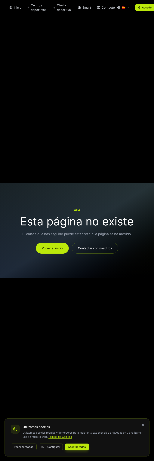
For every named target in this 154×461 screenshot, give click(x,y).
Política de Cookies (60, 436)
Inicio (17, 7)
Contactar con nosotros (95, 248)
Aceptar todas (77, 446)
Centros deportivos (38, 7)
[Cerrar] (143, 425)
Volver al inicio (52, 248)
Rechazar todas (23, 446)
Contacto (108, 7)
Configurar (53, 446)
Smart (86, 7)
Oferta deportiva (64, 7)
